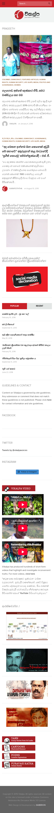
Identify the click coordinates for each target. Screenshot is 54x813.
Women (17, 85)
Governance (40, 139)
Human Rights (8, 141)
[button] (27, 55)
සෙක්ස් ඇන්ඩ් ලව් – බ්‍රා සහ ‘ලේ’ (15, 314)
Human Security (16, 82)
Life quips (28, 82)
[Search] (49, 3)
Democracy (16, 79)
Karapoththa (15, 188)
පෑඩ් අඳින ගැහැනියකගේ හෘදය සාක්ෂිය (18, 335)
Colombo (6, 79)
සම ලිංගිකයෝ (8, 324)
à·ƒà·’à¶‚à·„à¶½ (8, 139)
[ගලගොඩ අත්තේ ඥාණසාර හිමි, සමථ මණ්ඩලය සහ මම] (27, 55)
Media (35, 82)
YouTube (24, 593)
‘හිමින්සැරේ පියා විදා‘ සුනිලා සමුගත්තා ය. (19, 358)
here (49, 400)
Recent (39, 306)
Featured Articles (30, 79)
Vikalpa (12, 124)
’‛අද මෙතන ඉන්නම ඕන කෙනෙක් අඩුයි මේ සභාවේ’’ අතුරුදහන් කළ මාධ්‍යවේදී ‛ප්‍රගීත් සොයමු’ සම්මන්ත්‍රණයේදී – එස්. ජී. (26, 151)
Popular (14, 306)
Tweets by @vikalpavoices (14, 450)
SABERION (41, 805)
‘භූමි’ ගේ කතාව (8, 369)
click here (30, 574)
